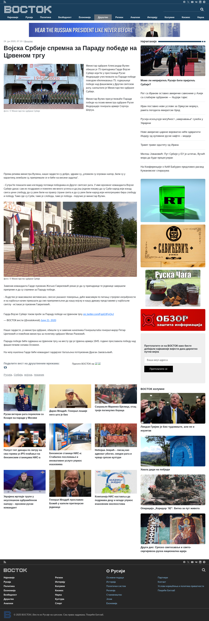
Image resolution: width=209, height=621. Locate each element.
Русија (29, 17)
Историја (111, 582)
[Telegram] (204, 2)
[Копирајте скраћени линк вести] (36, 367)
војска (28, 374)
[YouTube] (192, 2)
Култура (59, 599)
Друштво (103, 17)
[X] (188, 2)
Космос (186, 17)
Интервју (152, 17)
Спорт (58, 603)
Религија (110, 590)
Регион (119, 17)
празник (39, 374)
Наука (200, 17)
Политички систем (116, 586)
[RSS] (5, 2)
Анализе (135, 17)
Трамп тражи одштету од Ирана (160, 144)
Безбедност (64, 17)
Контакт (162, 582)
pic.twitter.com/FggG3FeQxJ (98, 314)
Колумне (169, 17)
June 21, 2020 (48, 320)
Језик (109, 599)
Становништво (114, 594)
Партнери (163, 577)
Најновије (12, 17)
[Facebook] (184, 2)
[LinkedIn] (200, 2)
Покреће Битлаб (166, 590)
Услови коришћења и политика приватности (181, 586)
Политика (45, 17)
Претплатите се (158, 369)
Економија (85, 17)
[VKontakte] (196, 2)
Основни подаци (115, 577)
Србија (18, 374)
